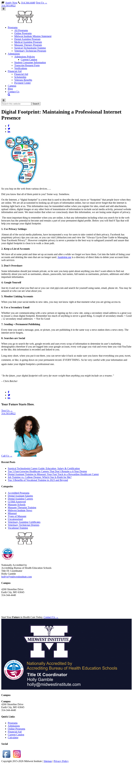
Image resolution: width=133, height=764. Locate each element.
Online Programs (16, 728)
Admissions (14, 725)
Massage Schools (16, 504)
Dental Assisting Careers (20, 498)
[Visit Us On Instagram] (17, 758)
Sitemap (48, 761)
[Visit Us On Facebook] (6, 758)
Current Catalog (16, 734)
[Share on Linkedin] (9, 131)
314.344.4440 (28, 2)
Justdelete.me (64, 257)
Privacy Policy (61, 761)
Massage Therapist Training (22, 507)
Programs (13, 723)
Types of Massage (17, 516)
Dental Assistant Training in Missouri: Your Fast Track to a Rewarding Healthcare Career (53, 474)
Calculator (13, 737)
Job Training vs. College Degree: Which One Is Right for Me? (40, 477)
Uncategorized (15, 519)
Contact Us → (51, 617)
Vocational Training (18, 528)
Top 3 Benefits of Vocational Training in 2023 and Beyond (38, 480)
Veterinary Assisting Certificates (24, 522)
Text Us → (24, 4)
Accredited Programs (18, 493)
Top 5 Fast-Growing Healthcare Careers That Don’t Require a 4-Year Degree (47, 471)
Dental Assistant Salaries (20, 495)
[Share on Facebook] (8, 125)
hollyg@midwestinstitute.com (16, 576)
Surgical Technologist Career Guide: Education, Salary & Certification (44, 468)
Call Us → (6, 455)
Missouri (12, 513)
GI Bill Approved (17, 501)
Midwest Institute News (20, 510)
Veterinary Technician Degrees (23, 525)
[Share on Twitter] (9, 128)
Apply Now (11, 2)
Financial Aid (15, 731)
